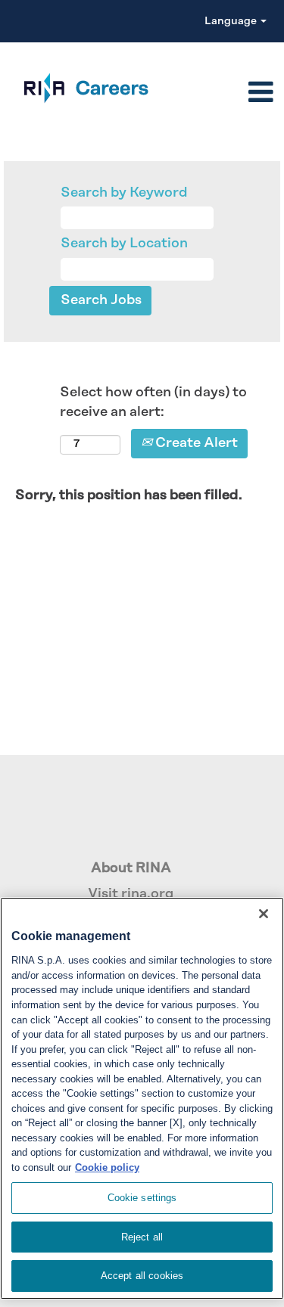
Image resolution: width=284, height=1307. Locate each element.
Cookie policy (107, 1167)
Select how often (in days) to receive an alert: (153, 402)
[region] (142, 1098)
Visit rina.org (130, 894)
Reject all (142, 1237)
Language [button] (231, 21)
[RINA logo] (78, 88)
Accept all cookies (142, 1275)
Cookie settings (142, 1197)
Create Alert (195, 443)
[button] (218, 93)
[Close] (263, 913)
